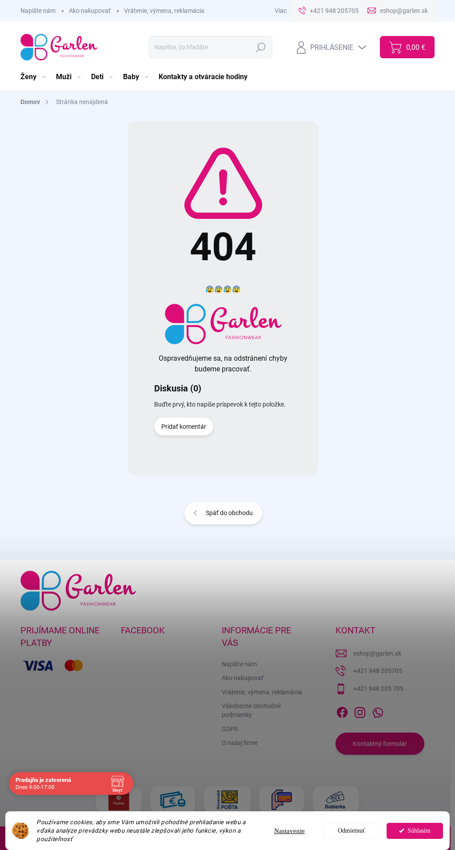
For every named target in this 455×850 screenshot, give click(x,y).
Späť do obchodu (229, 512)
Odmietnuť (351, 830)
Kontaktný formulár (380, 743)
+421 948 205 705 (378, 688)
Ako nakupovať (90, 10)
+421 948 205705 (377, 670)
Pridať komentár (183, 426)
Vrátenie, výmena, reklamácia (164, 10)
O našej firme (240, 742)
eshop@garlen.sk (377, 653)
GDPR (230, 729)
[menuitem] (33, 77)
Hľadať (261, 47)
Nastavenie (289, 830)
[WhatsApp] (377, 710)
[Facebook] (342, 710)
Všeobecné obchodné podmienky (251, 710)
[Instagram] (360, 710)
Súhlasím (419, 830)
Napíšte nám (38, 10)
